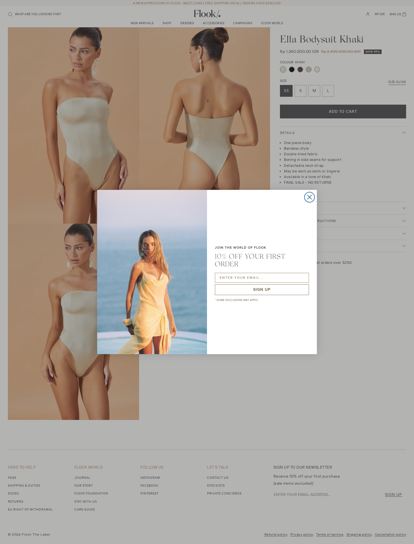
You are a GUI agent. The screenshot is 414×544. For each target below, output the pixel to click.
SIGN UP (262, 290)
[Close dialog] (309, 197)
